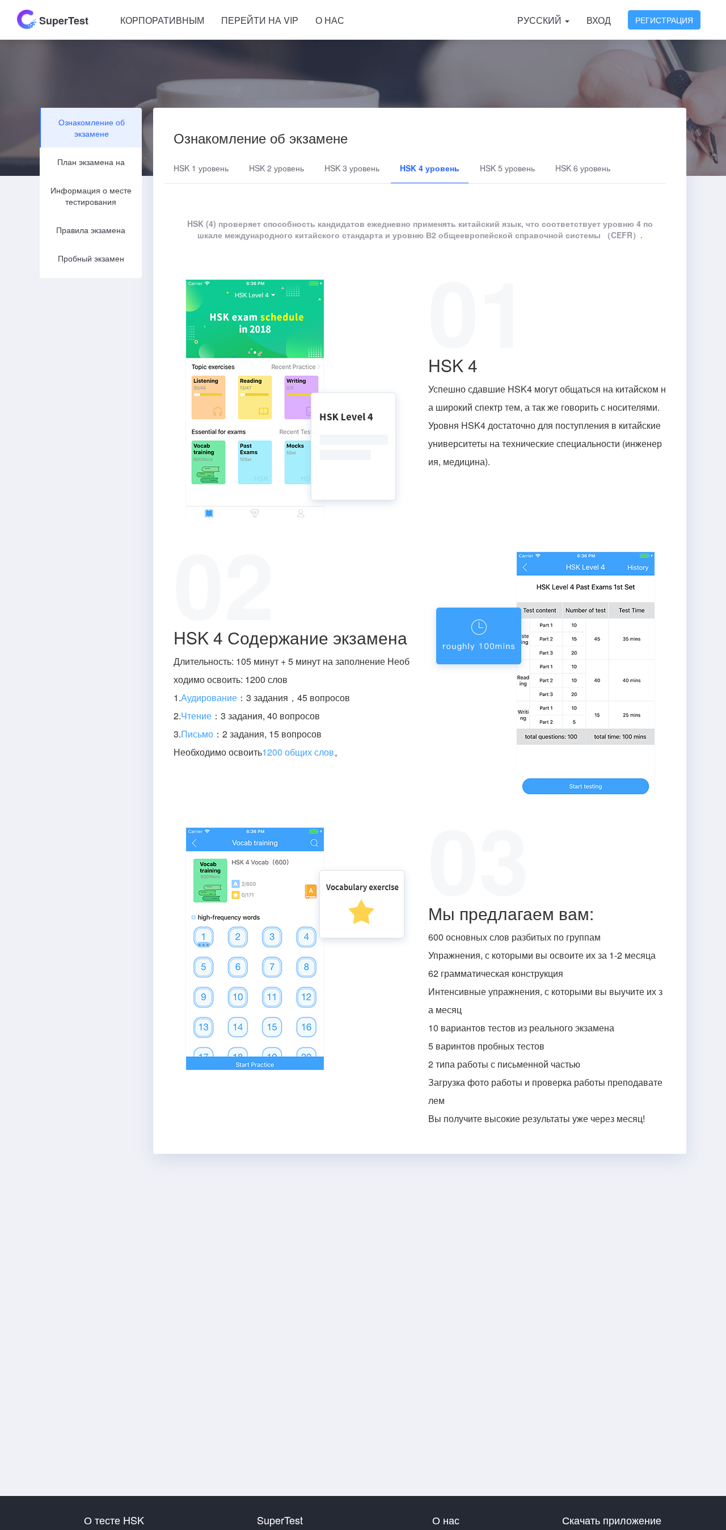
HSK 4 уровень (429, 168)
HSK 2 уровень (276, 168)
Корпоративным (162, 20)
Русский (540, 20)
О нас (329, 20)
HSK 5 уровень (507, 168)
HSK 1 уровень (201, 168)
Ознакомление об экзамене (91, 127)
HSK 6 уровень (582, 168)
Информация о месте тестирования (91, 195)
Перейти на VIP (259, 20)
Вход (598, 20)
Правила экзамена (90, 229)
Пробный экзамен (91, 258)
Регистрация (664, 20)
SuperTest (62, 20)
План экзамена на (91, 161)
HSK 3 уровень (351, 168)
